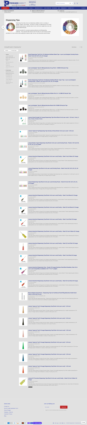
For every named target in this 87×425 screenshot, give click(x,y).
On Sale (31, 8)
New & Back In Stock (23, 8)
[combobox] (64, 3)
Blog (59, 8)
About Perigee (7, 410)
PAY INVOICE (54, 8)
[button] (70, 3)
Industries (14, 8)
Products (5, 8)
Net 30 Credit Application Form (11, 408)
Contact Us (70, 8)
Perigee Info (63, 8)
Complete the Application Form (38, 11)
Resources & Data (38, 8)
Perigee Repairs (7, 11)
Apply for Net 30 (47, 8)
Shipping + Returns (8, 412)
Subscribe (64, 407)
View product (32, 63)
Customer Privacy (8, 414)
